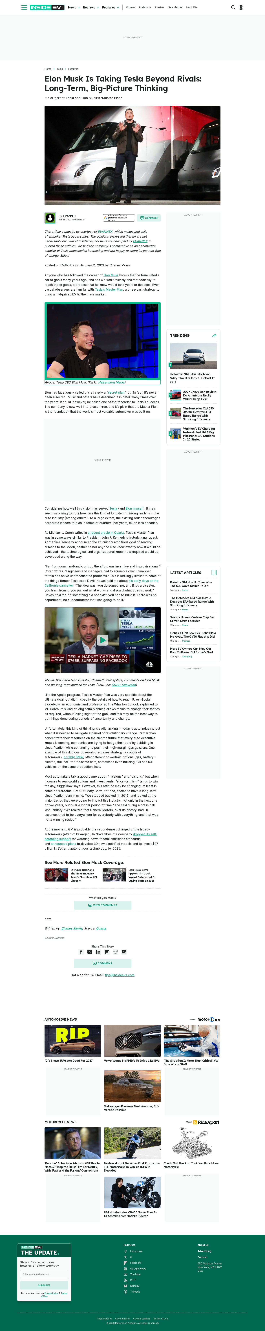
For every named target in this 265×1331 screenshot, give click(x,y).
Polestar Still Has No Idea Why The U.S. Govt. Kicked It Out (191, 584)
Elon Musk (110, 275)
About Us (203, 1245)
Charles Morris (71, 928)
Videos (130, 7)
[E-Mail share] (124, 952)
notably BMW (73, 757)
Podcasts (145, 7)
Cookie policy (122, 1318)
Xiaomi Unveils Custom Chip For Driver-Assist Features (192, 619)
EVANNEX (69, 216)
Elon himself (134, 508)
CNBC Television (124, 685)
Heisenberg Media (111, 382)
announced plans (63, 844)
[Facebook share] (81, 952)
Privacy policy (104, 1318)
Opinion (186, 641)
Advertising (204, 1251)
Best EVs (191, 7)
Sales (185, 590)
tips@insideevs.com (119, 975)
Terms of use (161, 1318)
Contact (202, 1257)
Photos (159, 7)
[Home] (47, 7)
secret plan (116, 392)
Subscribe (44, 1285)
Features (108, 7)
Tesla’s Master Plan (109, 289)
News (72, 7)
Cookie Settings (141, 1318)
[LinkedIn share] (98, 952)
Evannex (59, 937)
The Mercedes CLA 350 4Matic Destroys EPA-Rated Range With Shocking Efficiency (192, 601)
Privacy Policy (51, 1293)
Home (48, 68)
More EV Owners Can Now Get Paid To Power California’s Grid (191, 650)
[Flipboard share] (107, 952)
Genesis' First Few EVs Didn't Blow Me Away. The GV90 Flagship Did (193, 634)
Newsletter (175, 7)
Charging (187, 656)
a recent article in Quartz (106, 532)
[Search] (233, 7)
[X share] (89, 952)
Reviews (89, 7)
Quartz (101, 928)
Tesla (60, 68)
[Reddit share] (115, 952)
